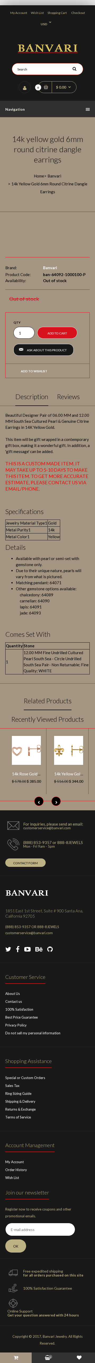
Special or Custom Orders (25, 1078)
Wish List (37, 13)
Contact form (25, 863)
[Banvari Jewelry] (48, 51)
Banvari (54, 176)
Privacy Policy (16, 1025)
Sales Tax (12, 1086)
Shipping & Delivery (20, 1101)
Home (39, 176)
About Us (12, 993)
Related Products (48, 701)
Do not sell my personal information (32, 1033)
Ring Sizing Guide (18, 1093)
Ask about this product (47, 350)
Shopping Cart (57, 13)
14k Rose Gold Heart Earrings (38, 773)
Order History (16, 1170)
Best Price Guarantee (21, 1017)
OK (15, 1246)
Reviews (68, 396)
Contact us (13, 1001)
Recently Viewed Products (47, 719)
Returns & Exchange (20, 1109)
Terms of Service (18, 1117)
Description (31, 396)
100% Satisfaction (19, 1009)
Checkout (78, 13)
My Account (18, 13)
